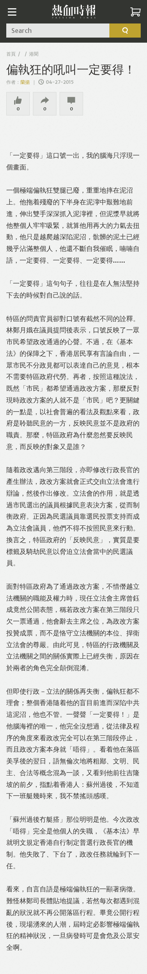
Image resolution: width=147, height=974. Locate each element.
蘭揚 (25, 82)
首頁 (11, 54)
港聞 (33, 54)
